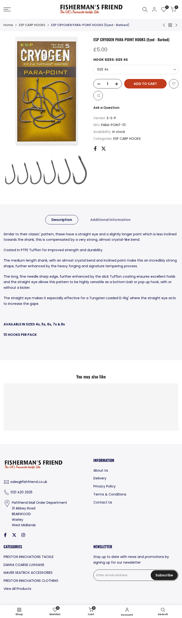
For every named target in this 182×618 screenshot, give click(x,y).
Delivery (99, 478)
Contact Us (102, 502)
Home (8, 25)
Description (61, 219)
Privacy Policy (104, 486)
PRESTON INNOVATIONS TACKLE (29, 556)
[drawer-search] (145, 9)
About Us (100, 470)
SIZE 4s (102, 69)
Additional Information (110, 219)
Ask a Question (106, 107)
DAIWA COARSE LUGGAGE (24, 564)
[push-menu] (7, 9)
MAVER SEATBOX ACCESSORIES (28, 572)
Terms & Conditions (109, 494)
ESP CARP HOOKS (32, 25)
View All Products (17, 588)
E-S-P (111, 118)
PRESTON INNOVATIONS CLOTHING (31, 580)
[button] (173, 83)
